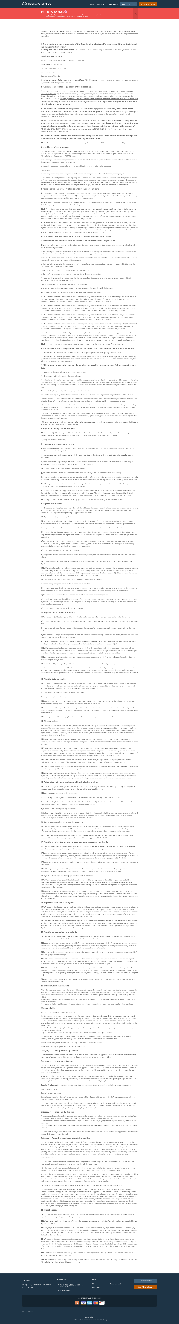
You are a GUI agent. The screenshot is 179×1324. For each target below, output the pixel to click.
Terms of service (39, 1285)
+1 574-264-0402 (65, 1290)
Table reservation (116, 1284)
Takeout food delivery (27, 1311)
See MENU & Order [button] (148, 4)
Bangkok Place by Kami (39, 3)
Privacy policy (27, 1285)
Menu (92, 4)
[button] (135, 13)
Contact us (113, 4)
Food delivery (101, 4)
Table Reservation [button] (128, 4)
